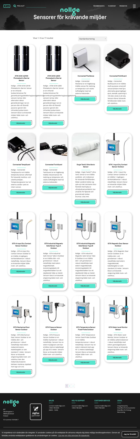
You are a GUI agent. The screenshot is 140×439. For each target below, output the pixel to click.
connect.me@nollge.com (57, 406)
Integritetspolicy (122, 406)
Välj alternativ (20, 123)
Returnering (121, 412)
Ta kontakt (112, 6)
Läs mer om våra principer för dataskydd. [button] (74, 435)
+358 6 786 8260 (54, 408)
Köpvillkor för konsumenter (126, 408)
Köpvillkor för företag (124, 410)
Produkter (123, 6)
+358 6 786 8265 (77, 408)
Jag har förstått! (130, 434)
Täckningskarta (98, 6)
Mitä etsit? (20, 6)
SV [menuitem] (6, 6)
